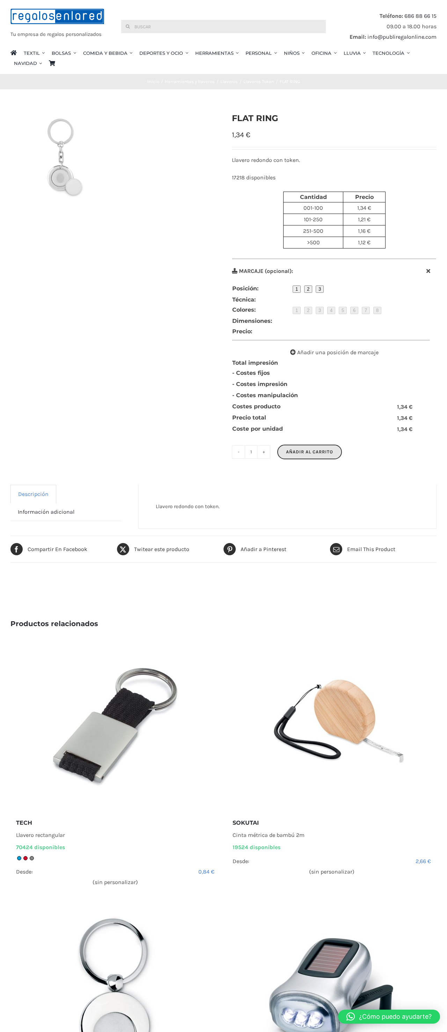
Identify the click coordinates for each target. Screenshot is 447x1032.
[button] (389, 1017)
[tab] (33, 494)
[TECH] (115, 723)
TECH (24, 822)
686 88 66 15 (420, 16)
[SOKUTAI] (331, 723)
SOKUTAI (246, 822)
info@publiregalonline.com (402, 37)
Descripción (33, 494)
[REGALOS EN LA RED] (57, 26)
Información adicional (46, 511)
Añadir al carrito (309, 451)
